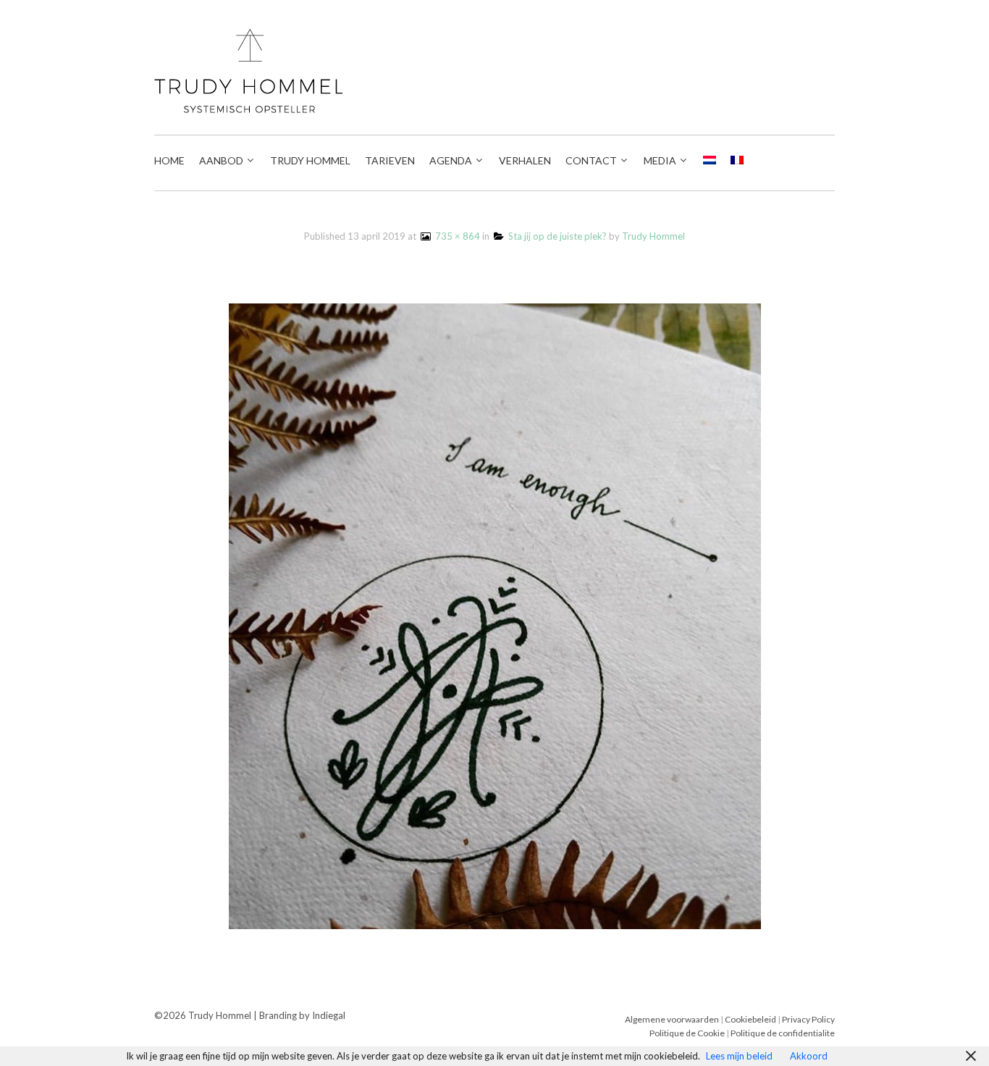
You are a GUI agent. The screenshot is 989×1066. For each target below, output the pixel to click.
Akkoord (809, 1056)
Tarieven (390, 160)
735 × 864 (455, 236)
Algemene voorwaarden (672, 1019)
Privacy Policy (808, 1019)
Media (660, 160)
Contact (591, 160)
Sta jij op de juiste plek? (555, 236)
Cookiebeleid (751, 1019)
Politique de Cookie (687, 1033)
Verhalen (525, 160)
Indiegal (328, 1015)
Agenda (450, 160)
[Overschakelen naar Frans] (737, 161)
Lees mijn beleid (739, 1056)
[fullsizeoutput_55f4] (495, 614)
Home (169, 160)
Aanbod (221, 160)
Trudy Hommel (310, 160)
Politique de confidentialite (783, 1033)
